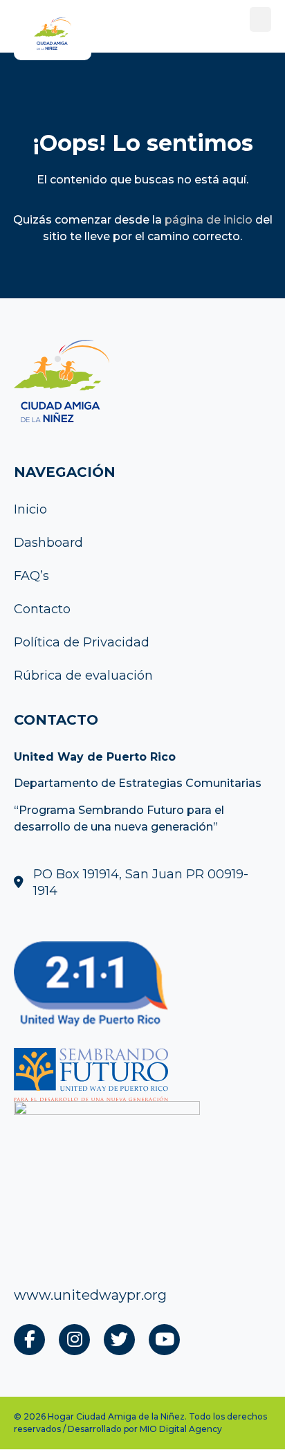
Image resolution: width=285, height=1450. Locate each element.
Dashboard (48, 542)
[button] (260, 19)
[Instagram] (74, 1339)
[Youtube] (164, 1339)
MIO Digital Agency (181, 1429)
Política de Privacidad (81, 642)
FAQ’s (31, 575)
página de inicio (208, 219)
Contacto (42, 609)
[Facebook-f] (29, 1339)
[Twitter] (119, 1339)
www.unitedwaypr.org (90, 1295)
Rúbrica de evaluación (83, 675)
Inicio (30, 509)
